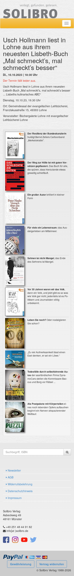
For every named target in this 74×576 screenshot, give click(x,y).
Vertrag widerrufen (51, 564)
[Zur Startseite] (30, 9)
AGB (10, 477)
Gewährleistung (20, 564)
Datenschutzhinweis (20, 491)
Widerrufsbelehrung (19, 484)
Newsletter (14, 470)
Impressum (14, 498)
